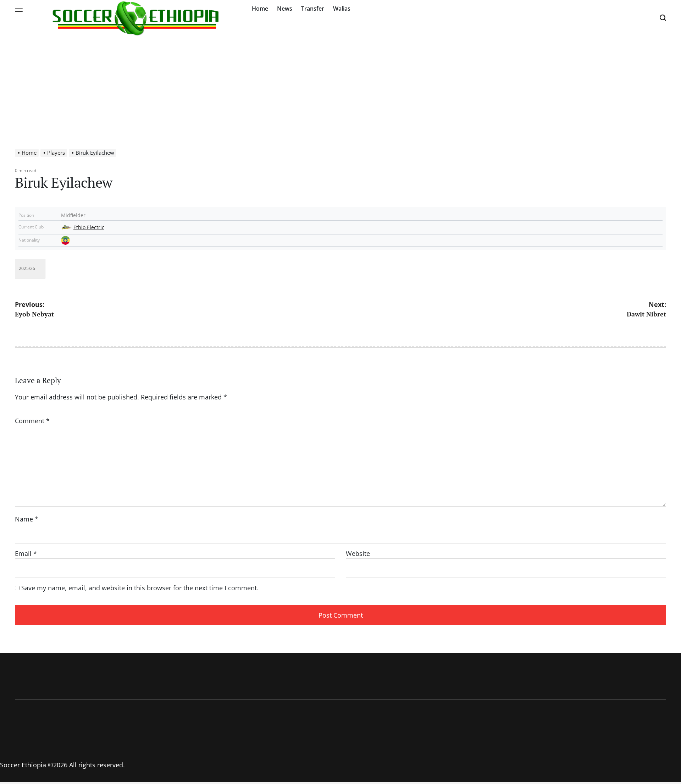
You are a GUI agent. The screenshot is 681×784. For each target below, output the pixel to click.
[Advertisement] (340, 88)
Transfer (312, 8)
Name (26, 519)
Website (358, 553)
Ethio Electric (88, 227)
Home (260, 8)
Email (26, 553)
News (284, 8)
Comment (32, 420)
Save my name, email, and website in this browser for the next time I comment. (140, 588)
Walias (341, 8)
